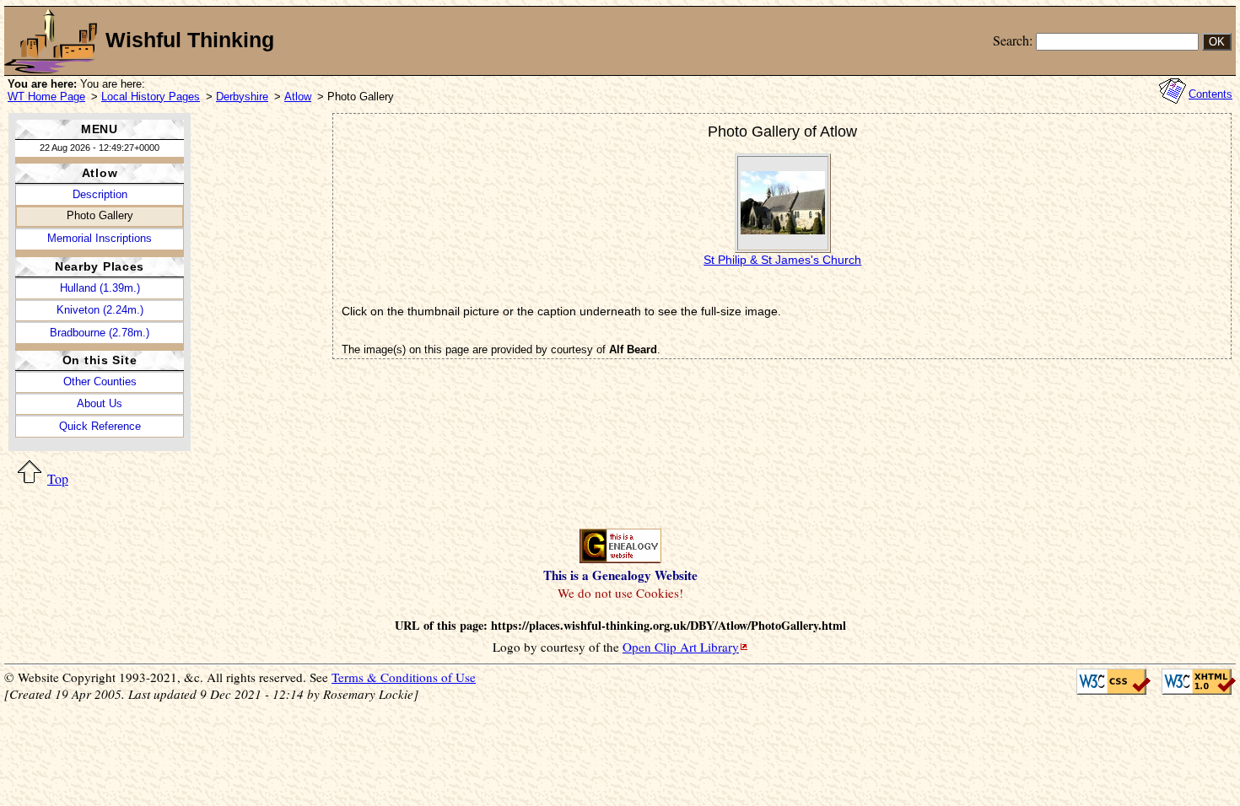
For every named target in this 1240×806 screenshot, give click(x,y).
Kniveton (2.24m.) (100, 310)
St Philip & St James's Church (782, 259)
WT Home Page (46, 96)
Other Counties (100, 381)
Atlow (297, 96)
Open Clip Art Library (681, 646)
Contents (1210, 94)
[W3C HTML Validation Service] (1193, 682)
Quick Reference (100, 426)
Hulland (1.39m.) (100, 288)
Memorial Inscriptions (99, 238)
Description (100, 194)
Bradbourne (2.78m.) (99, 332)
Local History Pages (150, 96)
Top (57, 478)
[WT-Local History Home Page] (50, 41)
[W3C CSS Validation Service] (1109, 682)
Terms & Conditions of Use (404, 677)
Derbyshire (242, 96)
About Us (99, 403)
